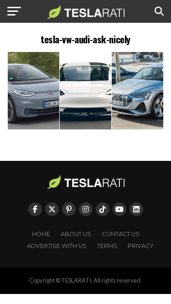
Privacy (141, 245)
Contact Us (121, 234)
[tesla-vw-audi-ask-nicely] (85, 127)
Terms (107, 245)
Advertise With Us (57, 245)
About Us (76, 234)
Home (41, 234)
